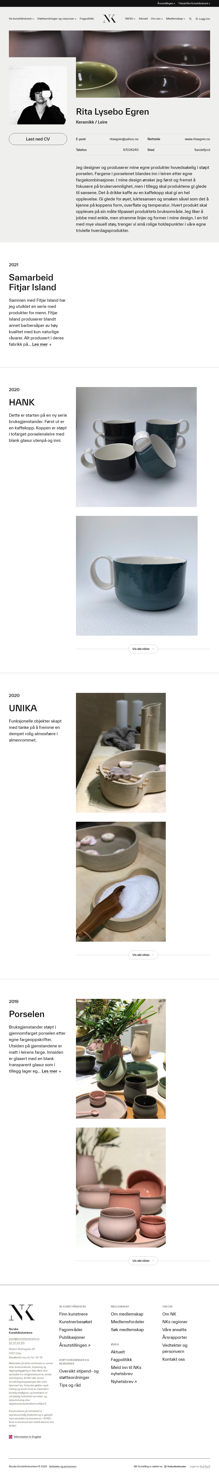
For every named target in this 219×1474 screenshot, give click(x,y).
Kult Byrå (205, 1466)
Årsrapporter (174, 1337)
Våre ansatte (174, 1329)
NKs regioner (175, 1321)
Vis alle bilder (141, 648)
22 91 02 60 (17, 1342)
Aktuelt (143, 18)
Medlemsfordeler (127, 1321)
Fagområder (71, 1329)
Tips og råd (70, 1385)
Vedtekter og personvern (62, 1466)
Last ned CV (38, 139)
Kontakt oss (173, 1359)
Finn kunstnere (73, 1314)
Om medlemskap (127, 1314)
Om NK (169, 1314)
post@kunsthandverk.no (24, 1338)
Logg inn (204, 18)
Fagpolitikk (87, 18)
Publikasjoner (72, 1337)
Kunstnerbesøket (75, 1321)
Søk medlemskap (127, 1329)
